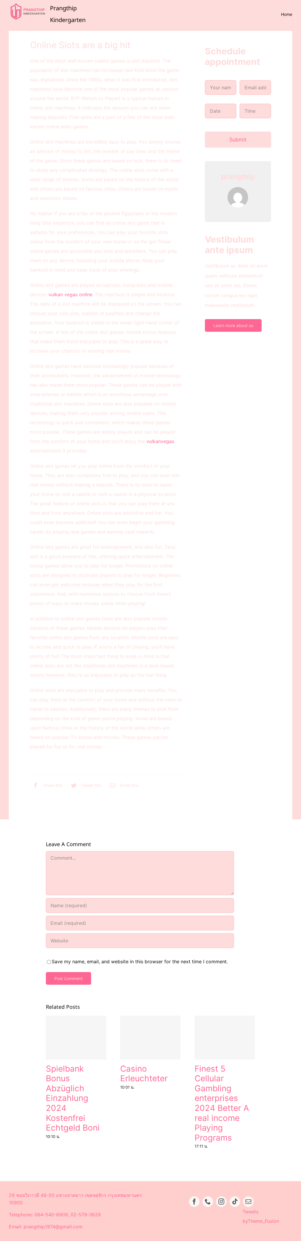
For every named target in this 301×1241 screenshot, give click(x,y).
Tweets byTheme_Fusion (261, 1216)
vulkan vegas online (70, 294)
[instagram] (221, 1201)
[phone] (208, 1201)
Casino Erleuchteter (144, 1074)
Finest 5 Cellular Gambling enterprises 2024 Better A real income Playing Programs (222, 1103)
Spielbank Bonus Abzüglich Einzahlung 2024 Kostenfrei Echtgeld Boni (73, 1098)
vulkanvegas (160, 441)
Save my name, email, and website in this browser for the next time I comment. (140, 961)
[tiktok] (235, 1201)
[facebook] (194, 1201)
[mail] (248, 1201)
